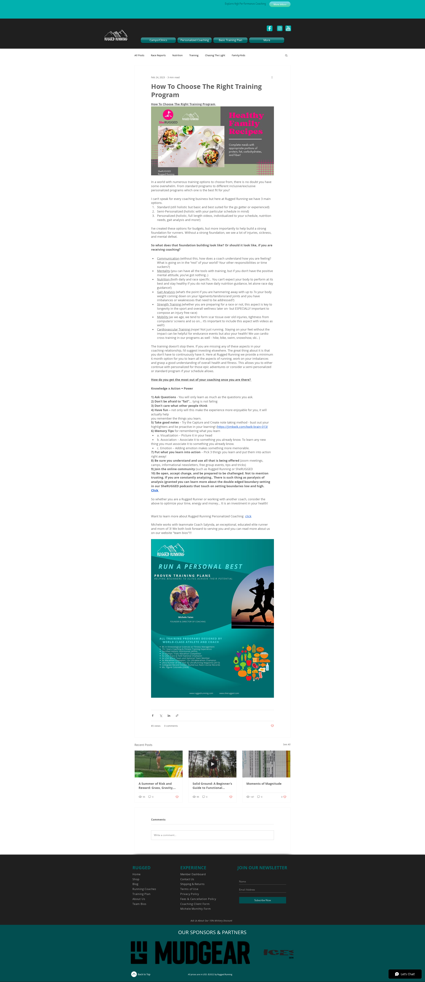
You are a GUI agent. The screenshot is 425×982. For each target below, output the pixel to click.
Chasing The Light (215, 55)
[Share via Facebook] (152, 715)
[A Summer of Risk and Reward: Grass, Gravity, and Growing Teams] (159, 764)
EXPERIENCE (193, 868)
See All (287, 744)
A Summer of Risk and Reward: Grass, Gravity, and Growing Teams (156, 786)
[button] (286, 55)
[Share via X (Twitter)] (160, 715)
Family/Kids (238, 55)
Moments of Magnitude (264, 784)
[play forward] (289, 952)
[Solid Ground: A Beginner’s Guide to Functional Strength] (213, 764)
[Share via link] (177, 715)
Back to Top (144, 974)
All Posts (139, 55)
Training (193, 55)
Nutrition (177, 55)
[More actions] (272, 77)
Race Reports (158, 55)
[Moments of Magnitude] (266, 764)
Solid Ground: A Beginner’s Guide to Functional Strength (212, 786)
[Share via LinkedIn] (168, 715)
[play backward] (135, 952)
